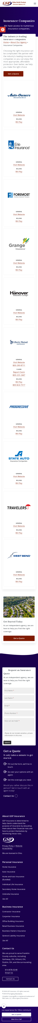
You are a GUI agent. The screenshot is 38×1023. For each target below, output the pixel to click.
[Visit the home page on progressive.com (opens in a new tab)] (19, 407)
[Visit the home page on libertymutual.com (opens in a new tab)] (19, 343)
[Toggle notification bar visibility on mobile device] (4, 1006)
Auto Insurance (8, 872)
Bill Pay (19, 122)
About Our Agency (19, 42)
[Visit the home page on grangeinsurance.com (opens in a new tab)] (19, 244)
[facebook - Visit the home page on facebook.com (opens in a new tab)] (7, 1003)
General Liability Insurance (13, 936)
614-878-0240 (11, 969)
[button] (2, 29)
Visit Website (19, 115)
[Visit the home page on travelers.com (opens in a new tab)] (19, 507)
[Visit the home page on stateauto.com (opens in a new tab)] (19, 457)
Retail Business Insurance (13, 926)
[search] (31, 3)
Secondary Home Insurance (13, 889)
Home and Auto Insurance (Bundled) (13, 878)
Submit (7, 742)
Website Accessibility (12, 847)
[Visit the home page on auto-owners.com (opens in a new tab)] (19, 96)
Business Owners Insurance (14, 931)
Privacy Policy (8, 846)
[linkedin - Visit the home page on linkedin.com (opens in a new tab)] (11, 1003)
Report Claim (19, 372)
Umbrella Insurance (10, 894)
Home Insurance (9, 867)
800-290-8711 (19, 365)
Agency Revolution (16, 994)
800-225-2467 (19, 375)
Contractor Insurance (11, 911)
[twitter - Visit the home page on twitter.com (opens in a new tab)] (3, 1003)
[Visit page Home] (14, 3)
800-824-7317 (19, 385)
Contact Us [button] (8, 796)
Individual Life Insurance (12, 884)
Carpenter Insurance (11, 916)
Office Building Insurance (13, 921)
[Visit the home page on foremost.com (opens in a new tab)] (19, 195)
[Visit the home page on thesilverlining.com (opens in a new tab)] (19, 555)
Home (6, 42)
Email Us (9, 972)
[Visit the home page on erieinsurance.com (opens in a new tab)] (19, 145)
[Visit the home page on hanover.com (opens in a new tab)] (19, 293)
